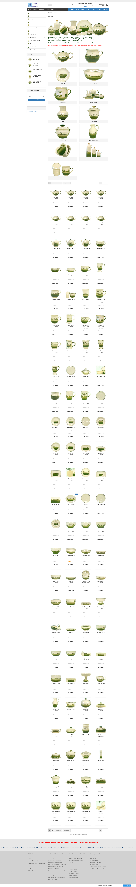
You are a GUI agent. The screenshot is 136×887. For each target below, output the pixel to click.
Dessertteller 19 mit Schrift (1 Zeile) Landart (71, 429)
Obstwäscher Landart (86, 633)
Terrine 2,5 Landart (71, 760)
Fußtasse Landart (101, 274)
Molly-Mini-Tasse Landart (55, 403)
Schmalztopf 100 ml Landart (56, 812)
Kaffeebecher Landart (56, 326)
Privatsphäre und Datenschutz (34, 868)
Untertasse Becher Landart (101, 505)
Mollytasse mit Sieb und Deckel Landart (71, 300)
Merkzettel (106, 1)
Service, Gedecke (33, 27)
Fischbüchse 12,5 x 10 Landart (101, 659)
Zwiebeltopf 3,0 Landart (55, 787)
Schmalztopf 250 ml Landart (86, 812)
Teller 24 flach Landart (56, 454)
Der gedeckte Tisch (34, 37)
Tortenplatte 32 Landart (85, 479)
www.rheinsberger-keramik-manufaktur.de (98, 868)
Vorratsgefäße (33, 34)
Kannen (31, 13)
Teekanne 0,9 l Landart (101, 198)
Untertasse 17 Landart (86, 428)
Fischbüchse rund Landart (56, 684)
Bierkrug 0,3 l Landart (71, 326)
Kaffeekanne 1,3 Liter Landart (70, 249)
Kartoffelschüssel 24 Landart (71, 556)
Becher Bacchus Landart (85, 300)
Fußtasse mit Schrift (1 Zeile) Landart (55, 378)
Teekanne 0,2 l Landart (56, 198)
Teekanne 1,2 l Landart (56, 223)
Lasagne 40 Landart (70, 582)
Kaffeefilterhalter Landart (86, 761)
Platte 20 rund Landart (71, 479)
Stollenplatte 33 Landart (100, 479)
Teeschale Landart (56, 274)
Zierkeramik (32, 43)
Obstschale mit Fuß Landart (101, 607)
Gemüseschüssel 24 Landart (86, 556)
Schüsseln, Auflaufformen (35, 22)
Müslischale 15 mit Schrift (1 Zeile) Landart (101, 531)
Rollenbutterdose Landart (101, 787)
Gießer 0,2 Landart (101, 683)
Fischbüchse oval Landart (86, 607)
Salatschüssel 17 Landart (56, 659)
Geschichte (105, 9)
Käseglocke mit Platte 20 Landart (56, 761)
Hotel (72, 9)
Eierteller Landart (56, 530)
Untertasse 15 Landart (101, 403)
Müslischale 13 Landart (86, 531)
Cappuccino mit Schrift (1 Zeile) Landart (85, 403)
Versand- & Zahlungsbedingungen (34, 860)
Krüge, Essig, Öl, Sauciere (35, 40)
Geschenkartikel (33, 46)
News (77, 9)
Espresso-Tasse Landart (55, 351)
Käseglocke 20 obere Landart (101, 735)
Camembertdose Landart (70, 787)
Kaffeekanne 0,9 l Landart (86, 249)
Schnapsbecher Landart (85, 351)
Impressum (30, 855)
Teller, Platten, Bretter (34, 19)
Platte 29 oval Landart (71, 505)
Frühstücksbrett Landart (55, 505)
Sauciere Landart (71, 709)
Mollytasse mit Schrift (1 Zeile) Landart (101, 327)
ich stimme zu (127, 885)
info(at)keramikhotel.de (73, 875)
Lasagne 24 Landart (70, 633)
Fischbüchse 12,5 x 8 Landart (71, 684)
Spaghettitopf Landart (101, 761)
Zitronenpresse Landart (86, 377)
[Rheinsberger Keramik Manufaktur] (37, 5)
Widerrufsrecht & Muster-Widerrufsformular (36, 863)
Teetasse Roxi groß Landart (101, 377)
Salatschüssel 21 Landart (71, 659)
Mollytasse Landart (56, 299)
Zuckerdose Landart (85, 710)
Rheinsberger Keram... (32, 111)
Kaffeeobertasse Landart (100, 249)
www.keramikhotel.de (73, 877)
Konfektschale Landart (86, 684)
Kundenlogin (98, 1)
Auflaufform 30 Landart (100, 556)
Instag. (87, 9)
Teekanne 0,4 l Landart (71, 198)
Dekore (29, 9)
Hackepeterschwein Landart (56, 633)
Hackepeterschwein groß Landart (86, 659)
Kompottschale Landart (55, 607)
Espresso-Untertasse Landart (85, 506)
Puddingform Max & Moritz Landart (86, 582)
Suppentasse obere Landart (71, 275)
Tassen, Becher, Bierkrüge (35, 15)
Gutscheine (41, 9)
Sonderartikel (50, 9)
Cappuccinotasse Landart (71, 403)
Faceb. (82, 9)
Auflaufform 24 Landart (100, 582)
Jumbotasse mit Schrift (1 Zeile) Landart (85, 327)
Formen (35, 9)
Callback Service (31, 870)
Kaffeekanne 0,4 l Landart (56, 249)
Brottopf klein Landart (71, 735)
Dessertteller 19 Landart (55, 428)
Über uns (99, 9)
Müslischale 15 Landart (56, 556)
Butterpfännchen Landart (56, 735)
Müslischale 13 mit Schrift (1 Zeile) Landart (71, 531)
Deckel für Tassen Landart (71, 377)
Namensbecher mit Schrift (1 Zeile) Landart (101, 301)
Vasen (31, 30)
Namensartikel (33, 25)
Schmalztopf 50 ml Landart (86, 787)
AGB (28, 865)
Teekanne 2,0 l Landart (101, 223)
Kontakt (85, 6)
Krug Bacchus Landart (56, 710)
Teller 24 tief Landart (100, 428)
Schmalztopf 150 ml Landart (71, 812)
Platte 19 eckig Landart (56, 479)
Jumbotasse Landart (86, 275)
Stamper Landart (71, 350)
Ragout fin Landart (71, 606)
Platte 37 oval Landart (86, 454)
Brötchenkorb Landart (56, 582)
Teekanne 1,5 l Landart (71, 223)
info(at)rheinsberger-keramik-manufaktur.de (98, 866)
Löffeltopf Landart (86, 734)
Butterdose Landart (100, 710)
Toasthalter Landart (100, 812)
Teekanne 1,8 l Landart (86, 223)
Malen (93, 9)
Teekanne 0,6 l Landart (86, 198)
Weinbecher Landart (100, 351)
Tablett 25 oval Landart (101, 454)
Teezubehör (32, 49)
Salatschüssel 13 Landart (101, 633)
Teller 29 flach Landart (71, 454)
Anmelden (36, 99)
